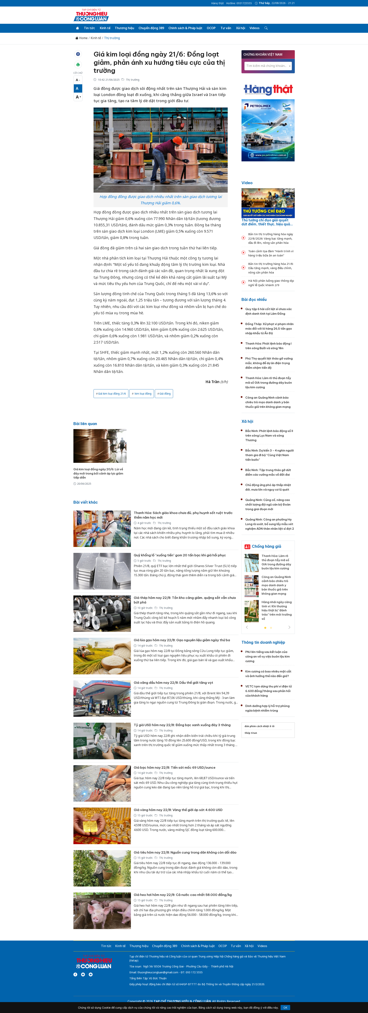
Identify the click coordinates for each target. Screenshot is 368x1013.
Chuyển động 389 (151, 28)
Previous (247, 627)
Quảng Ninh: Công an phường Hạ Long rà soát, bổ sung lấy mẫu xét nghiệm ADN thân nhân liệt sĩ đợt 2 (269, 524)
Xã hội (240, 28)
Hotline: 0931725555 (239, 3)
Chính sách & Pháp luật (185, 28)
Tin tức (89, 28)
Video (247, 182)
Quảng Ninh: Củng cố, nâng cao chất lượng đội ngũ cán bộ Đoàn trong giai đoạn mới (268, 504)
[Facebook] (75, 974)
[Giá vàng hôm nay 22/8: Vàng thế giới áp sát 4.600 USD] (102, 826)
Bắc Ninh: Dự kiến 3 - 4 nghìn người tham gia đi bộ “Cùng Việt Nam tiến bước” (269, 455)
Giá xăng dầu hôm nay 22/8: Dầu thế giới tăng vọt (173, 683)
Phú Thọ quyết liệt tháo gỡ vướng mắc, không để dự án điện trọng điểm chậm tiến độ (269, 363)
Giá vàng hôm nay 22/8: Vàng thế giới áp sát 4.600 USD (178, 810)
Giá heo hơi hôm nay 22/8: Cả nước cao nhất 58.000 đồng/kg (183, 895)
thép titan (251, 733)
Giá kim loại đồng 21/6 (112, 393)
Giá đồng (165, 393)
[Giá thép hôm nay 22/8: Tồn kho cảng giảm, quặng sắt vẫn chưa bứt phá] (102, 613)
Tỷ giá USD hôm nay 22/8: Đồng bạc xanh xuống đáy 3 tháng (182, 725)
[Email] (91, 974)
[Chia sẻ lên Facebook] (78, 54)
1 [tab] (265, 628)
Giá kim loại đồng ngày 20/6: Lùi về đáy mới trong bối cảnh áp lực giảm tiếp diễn (98, 473)
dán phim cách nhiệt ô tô (259, 726)
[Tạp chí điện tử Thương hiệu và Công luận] (93, 962)
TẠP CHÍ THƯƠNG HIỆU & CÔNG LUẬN (182, 1001)
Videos (255, 28)
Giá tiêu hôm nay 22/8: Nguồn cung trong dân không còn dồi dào (185, 852)
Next (289, 627)
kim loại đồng (142, 393)
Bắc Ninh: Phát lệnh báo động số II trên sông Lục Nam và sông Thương (269, 435)
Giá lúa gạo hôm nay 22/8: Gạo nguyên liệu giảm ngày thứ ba (182, 640)
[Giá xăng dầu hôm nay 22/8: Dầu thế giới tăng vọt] (102, 698)
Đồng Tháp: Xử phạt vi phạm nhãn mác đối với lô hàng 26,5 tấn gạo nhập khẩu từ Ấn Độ (269, 328)
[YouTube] (83, 974)
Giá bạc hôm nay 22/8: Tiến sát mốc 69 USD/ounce (174, 767)
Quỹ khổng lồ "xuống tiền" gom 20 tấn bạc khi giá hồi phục (180, 555)
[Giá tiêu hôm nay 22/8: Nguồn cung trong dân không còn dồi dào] (102, 868)
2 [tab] (271, 628)
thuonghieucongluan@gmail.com (157, 972)
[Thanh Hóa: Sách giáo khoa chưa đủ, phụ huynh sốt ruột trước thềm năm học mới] (102, 529)
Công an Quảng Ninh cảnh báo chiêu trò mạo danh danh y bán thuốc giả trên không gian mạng (268, 402)
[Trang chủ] (77, 28)
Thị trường (112, 38)
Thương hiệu (124, 28)
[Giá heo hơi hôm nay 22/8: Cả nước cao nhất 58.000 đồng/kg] (102, 910)
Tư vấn (226, 28)
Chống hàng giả (266, 546)
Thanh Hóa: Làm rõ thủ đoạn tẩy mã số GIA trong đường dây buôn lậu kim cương (268, 382)
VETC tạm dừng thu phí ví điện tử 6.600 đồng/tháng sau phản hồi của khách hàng (268, 691)
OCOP (211, 28)
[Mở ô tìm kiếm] (266, 28)
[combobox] (268, 66)
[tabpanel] (268, 589)
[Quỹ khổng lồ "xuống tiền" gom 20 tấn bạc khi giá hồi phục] (102, 571)
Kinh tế (105, 28)
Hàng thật (217, 3)
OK (285, 1007)
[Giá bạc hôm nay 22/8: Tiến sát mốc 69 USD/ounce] (102, 783)
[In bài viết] (78, 64)
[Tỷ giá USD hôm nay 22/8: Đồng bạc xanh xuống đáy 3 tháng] (102, 741)
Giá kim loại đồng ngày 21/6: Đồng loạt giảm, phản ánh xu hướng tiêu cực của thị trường (159, 62)
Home (83, 38)
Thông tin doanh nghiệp (263, 642)
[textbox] (268, 66)
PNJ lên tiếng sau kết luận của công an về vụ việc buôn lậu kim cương (267, 656)
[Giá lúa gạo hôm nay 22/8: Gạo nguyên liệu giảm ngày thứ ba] (102, 656)
